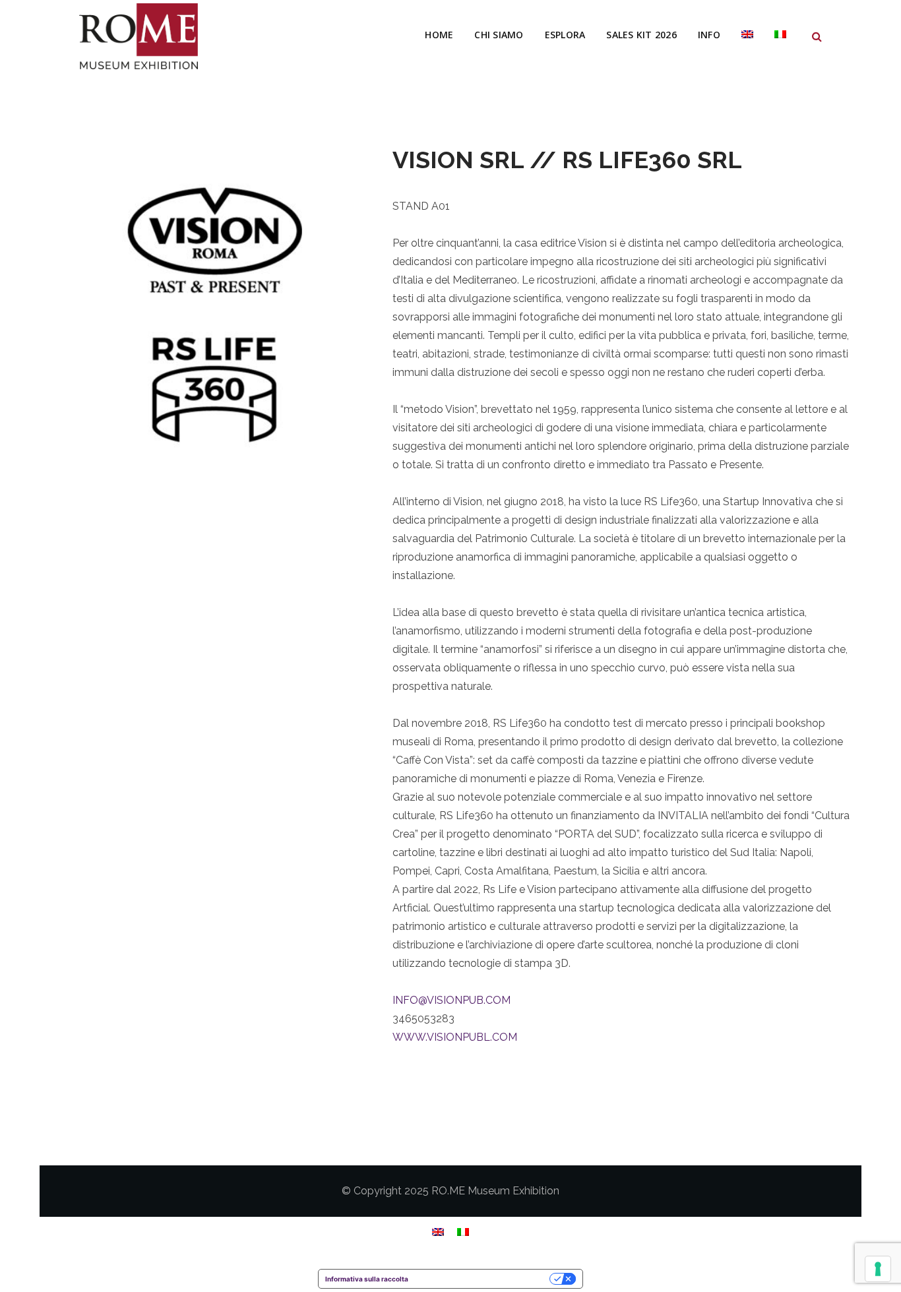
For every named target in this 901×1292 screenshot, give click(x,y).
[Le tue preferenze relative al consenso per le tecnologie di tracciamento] (877, 1268)
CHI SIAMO (498, 34)
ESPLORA (565, 34)
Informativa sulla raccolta (366, 1279)
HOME (439, 34)
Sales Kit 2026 (641, 34)
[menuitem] (747, 35)
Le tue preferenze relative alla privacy (483, 1279)
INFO (709, 34)
